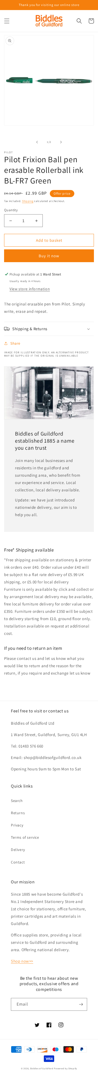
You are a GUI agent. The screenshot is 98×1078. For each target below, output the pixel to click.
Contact (18, 862)
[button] (7, 21)
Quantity (11, 210)
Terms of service (25, 837)
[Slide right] (61, 142)
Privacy (17, 825)
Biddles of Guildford (41, 1068)
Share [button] (15, 343)
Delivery (18, 849)
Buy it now (49, 255)
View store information (30, 288)
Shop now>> (22, 961)
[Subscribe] (81, 1004)
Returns (18, 812)
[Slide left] (37, 142)
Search (17, 800)
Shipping (27, 201)
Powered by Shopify (65, 1068)
